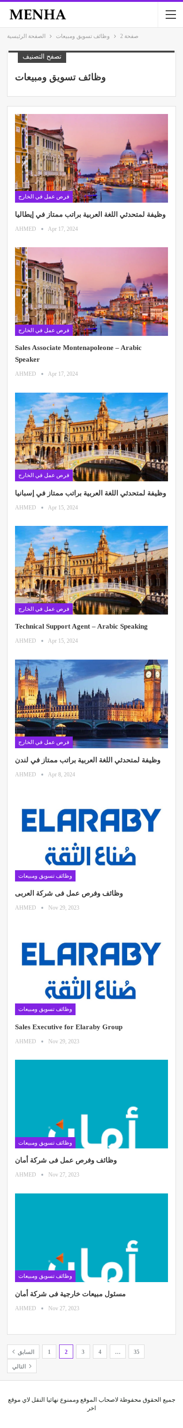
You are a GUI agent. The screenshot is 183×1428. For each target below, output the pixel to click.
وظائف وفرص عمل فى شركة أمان (66, 1160)
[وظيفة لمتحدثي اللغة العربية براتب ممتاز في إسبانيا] (91, 437)
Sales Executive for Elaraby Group (68, 1027)
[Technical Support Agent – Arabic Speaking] (91, 570)
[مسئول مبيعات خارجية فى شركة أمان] (91, 1237)
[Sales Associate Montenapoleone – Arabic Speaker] (91, 291)
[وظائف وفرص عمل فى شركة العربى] (91, 837)
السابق (25, 1352)
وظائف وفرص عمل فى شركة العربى (69, 893)
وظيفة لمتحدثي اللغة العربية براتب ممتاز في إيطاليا (91, 214)
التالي (19, 1366)
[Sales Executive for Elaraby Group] (91, 971)
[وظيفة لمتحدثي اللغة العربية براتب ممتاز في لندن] (91, 704)
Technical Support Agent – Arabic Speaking (81, 626)
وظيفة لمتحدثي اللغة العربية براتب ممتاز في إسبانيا (91, 493)
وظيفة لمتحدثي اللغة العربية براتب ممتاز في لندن (87, 760)
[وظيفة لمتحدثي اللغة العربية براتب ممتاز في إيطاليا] (91, 158)
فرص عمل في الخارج (43, 196)
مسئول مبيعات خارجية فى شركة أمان (70, 1294)
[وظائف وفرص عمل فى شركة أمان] (91, 1104)
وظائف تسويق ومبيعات (45, 876)
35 (136, 1352)
